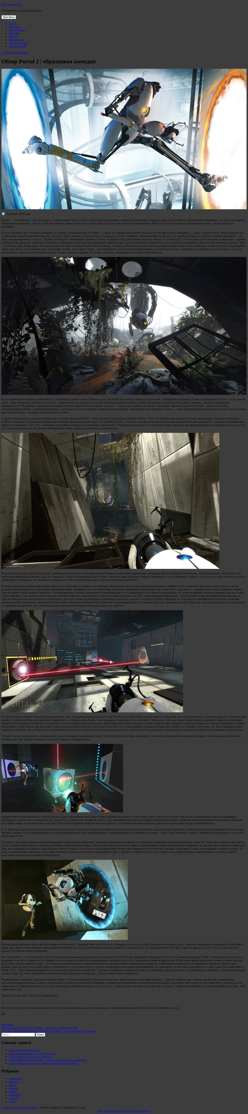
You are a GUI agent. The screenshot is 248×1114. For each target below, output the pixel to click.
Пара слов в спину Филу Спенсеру (30, 1056)
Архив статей (17, 46)
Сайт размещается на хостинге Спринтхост (124, 1110)
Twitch (13, 36)
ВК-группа (15, 39)
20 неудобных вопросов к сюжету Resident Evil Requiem (43, 1063)
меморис (14, 1081)
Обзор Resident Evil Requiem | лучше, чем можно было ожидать (48, 1060)
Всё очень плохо (11, 4)
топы (12, 1101)
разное (13, 1091)
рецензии (7, 1024)
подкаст (14, 1088)
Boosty (13, 23)
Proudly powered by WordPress (19, 1107)
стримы (13, 1098)
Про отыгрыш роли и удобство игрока (32, 1053)
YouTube (14, 33)
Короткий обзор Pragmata (24, 1050)
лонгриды (15, 1078)
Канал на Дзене (18, 43)
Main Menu (9, 17)
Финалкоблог (17, 30)
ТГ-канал (14, 26)
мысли (13, 1085)
